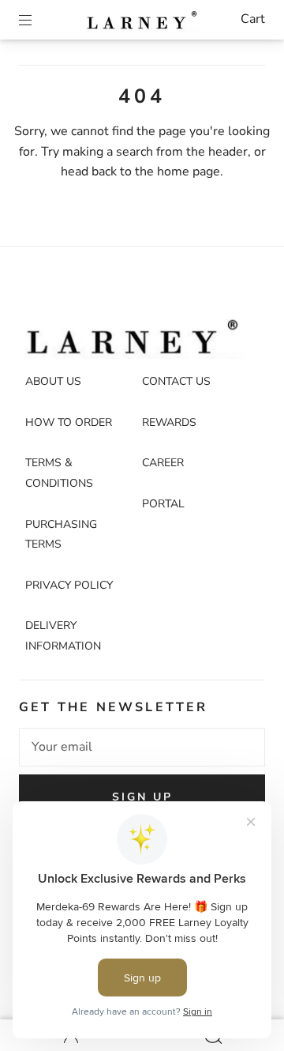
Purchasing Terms (61, 534)
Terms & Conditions (59, 473)
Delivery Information (63, 636)
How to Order (68, 422)
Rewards (169, 422)
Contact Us (176, 381)
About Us (53, 381)
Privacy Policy (69, 585)
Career (163, 462)
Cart (253, 19)
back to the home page (156, 171)
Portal (163, 503)
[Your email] (142, 747)
